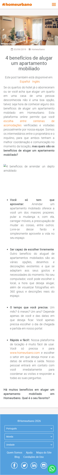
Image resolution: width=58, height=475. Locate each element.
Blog (17, 457)
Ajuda (29, 452)
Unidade (10, 444)
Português (11, 428)
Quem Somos (14, 452)
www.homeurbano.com (25, 353)
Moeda (9, 436)
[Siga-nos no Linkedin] (33, 465)
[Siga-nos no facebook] (14, 465)
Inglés (36, 81)
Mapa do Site (43, 452)
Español (25, 81)
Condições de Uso (33, 457)
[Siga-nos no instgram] (43, 465)
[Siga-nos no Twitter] (24, 465)
